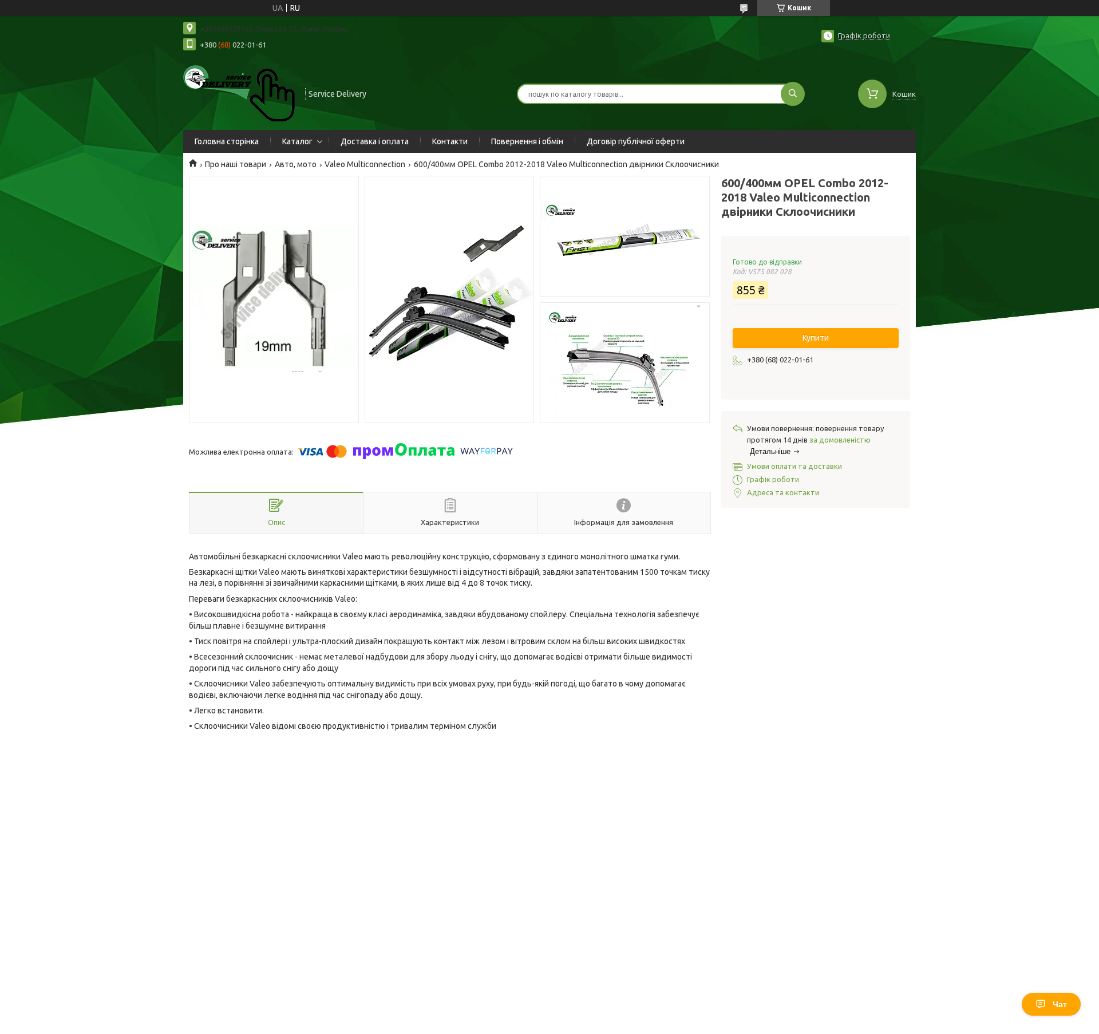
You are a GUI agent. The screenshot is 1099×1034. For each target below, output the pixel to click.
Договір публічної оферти (636, 141)
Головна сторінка (227, 141)
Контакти (450, 141)
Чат (1060, 1004)
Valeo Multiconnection (365, 164)
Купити (815, 337)
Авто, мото (296, 164)
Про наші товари (235, 164)
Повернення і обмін (527, 141)
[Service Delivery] (239, 92)
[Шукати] (793, 94)
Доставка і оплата (375, 141)
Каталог (297, 141)
